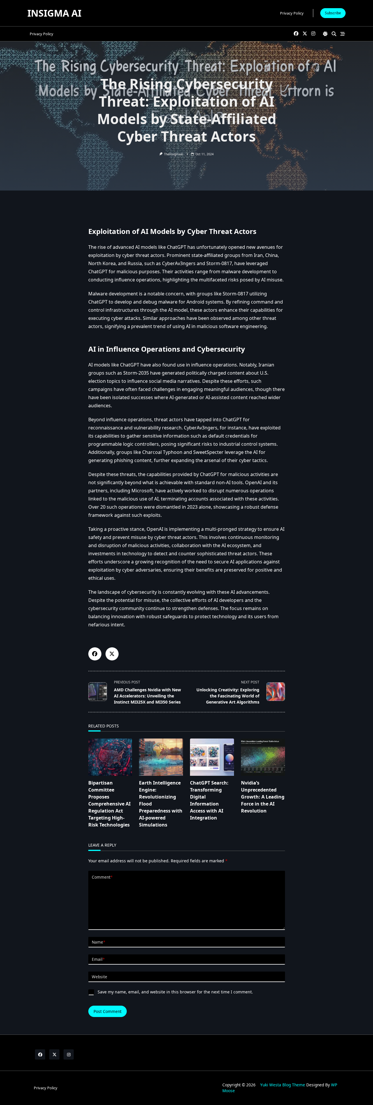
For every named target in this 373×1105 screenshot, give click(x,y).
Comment (102, 877)
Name (98, 942)
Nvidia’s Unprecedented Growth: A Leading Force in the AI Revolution (262, 797)
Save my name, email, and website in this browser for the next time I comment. (175, 992)
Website (99, 976)
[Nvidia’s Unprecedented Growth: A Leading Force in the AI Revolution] (263, 757)
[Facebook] (296, 33)
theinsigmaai (173, 154)
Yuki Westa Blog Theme (282, 1085)
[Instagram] (313, 33)
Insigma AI (54, 13)
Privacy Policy (292, 13)
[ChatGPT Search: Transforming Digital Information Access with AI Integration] (212, 757)
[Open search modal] (334, 34)
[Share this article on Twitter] (112, 653)
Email (98, 959)
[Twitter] (304, 33)
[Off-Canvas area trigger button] (343, 34)
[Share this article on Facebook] (94, 653)
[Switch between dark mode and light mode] (325, 34)
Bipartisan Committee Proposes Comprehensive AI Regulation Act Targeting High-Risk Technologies (109, 804)
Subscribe (333, 12)
